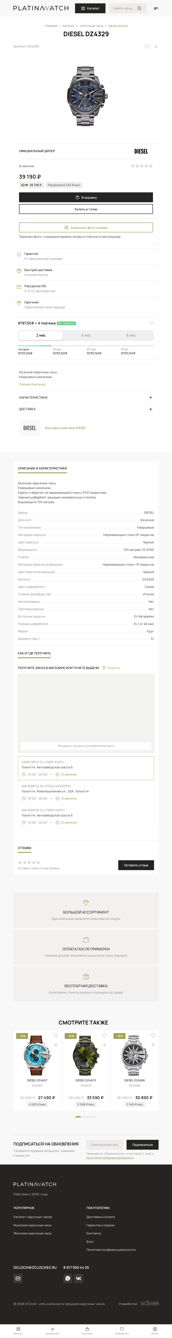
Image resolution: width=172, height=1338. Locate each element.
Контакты (93, 1233)
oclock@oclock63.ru (34, 1267)
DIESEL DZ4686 (134, 1080)
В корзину (89, 197)
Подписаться (142, 1144)
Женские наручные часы (32, 1233)
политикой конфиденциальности (110, 1158)
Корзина (87, 1333)
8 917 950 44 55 (76, 1267)
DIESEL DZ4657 (37, 1080)
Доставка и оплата (100, 1217)
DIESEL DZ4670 (86, 1080)
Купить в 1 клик (86, 209)
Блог (90, 1241)
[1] (139, 8)
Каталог (93, 8)
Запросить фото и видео (89, 227)
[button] (78, 1117)
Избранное (122, 1333)
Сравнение (52, 1333)
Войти (155, 1333)
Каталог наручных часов (32, 1217)
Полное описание (32, 384)
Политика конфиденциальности (110, 1249)
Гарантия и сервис (100, 1225)
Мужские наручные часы (32, 1225)
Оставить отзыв (136, 865)
